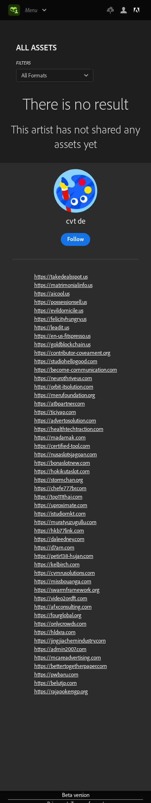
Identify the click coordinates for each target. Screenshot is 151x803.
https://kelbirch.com (57, 564)
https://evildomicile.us (58, 310)
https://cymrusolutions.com (64, 572)
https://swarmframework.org (66, 589)
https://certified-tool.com (62, 445)
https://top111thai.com (58, 496)
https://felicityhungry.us (60, 318)
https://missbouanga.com (62, 581)
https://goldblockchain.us (62, 344)
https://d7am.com (54, 547)
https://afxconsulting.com (63, 606)
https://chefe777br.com (60, 488)
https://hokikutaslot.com (62, 471)
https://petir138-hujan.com (63, 556)
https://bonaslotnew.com (62, 462)
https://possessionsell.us (60, 302)
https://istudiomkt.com (60, 513)
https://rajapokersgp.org (61, 691)
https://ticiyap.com (55, 412)
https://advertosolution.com (65, 420)
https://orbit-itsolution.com (63, 386)
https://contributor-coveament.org (72, 352)
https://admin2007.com (60, 649)
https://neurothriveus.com (63, 378)
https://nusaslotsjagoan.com (65, 454)
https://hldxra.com (55, 632)
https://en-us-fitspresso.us (62, 335)
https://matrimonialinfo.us (63, 285)
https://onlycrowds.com (60, 623)
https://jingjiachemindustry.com (70, 640)
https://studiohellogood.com (65, 361)
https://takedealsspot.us (61, 276)
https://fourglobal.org (57, 615)
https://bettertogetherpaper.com (70, 666)
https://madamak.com (60, 437)
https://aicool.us (52, 293)
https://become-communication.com (75, 369)
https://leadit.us (51, 327)
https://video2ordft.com (60, 598)
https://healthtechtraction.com (68, 429)
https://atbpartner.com (59, 403)
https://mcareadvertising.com (67, 657)
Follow (75, 239)
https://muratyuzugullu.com (65, 522)
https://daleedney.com (59, 539)
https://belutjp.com (55, 683)
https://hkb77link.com (59, 530)
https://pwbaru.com (56, 674)
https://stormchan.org (58, 479)
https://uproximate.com (60, 505)
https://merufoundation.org (64, 395)
